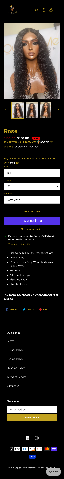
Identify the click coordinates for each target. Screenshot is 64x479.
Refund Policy (15, 358)
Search (11, 340)
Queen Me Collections (26, 467)
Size (6, 166)
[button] (28, 142)
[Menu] (58, 10)
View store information (19, 244)
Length (7, 180)
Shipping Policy (16, 367)
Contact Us (13, 385)
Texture (8, 193)
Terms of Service (16, 376)
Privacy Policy (15, 349)
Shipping (8, 146)
